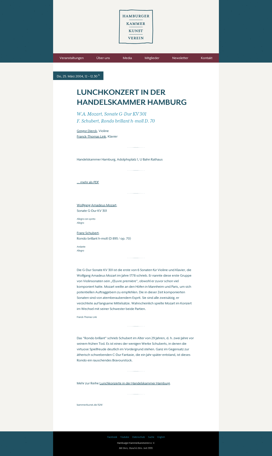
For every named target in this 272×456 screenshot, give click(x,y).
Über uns (103, 58)
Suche (151, 437)
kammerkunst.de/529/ (90, 404)
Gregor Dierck (87, 131)
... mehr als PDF (88, 182)
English (161, 437)
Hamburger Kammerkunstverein (136, 26)
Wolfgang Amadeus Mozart (96, 205)
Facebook (112, 437)
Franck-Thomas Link (91, 136)
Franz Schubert (88, 233)
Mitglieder (152, 58)
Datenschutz (138, 437)
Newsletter (180, 58)
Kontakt (206, 58)
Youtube (124, 437)
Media (127, 58)
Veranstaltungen (72, 58)
